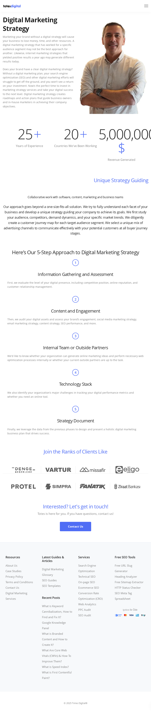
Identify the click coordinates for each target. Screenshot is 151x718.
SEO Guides (49, 580)
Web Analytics (87, 604)
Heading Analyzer (126, 576)
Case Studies (13, 571)
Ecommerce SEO (88, 587)
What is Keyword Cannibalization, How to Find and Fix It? (57, 611)
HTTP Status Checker (128, 587)
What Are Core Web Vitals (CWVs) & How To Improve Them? (56, 655)
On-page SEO (86, 582)
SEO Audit (84, 615)
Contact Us (12, 587)
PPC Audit (84, 610)
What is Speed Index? (55, 667)
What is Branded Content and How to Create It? (54, 639)
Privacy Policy (14, 576)
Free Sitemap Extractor (129, 582)
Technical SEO (87, 576)
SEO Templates (51, 586)
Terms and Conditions (19, 582)
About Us (11, 565)
